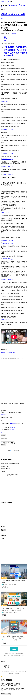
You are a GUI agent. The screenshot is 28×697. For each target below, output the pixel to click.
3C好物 (12, 429)
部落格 (5, 39)
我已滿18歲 (3, 694)
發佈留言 (3, 444)
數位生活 (12, 427)
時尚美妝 (13, 34)
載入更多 (3, 435)
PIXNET (7, 671)
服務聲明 (17, 673)
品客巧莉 (3, 414)
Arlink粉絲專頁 (11, 352)
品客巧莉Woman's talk (13, 14)
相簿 (5, 37)
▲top (2, 432)
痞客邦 (12, 423)
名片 (5, 40)
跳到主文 (3, 18)
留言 (15, 423)
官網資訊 (3, 352)
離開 (9, 694)
